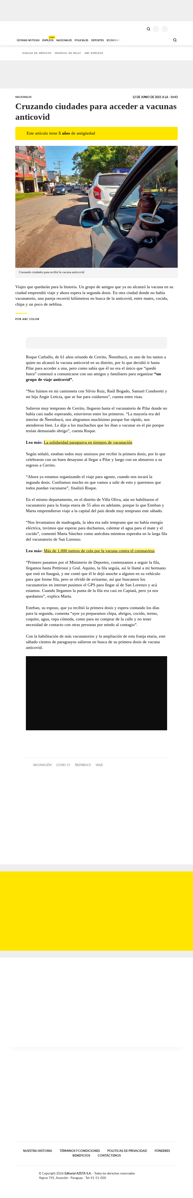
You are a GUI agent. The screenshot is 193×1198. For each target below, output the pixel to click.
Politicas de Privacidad (127, 1151)
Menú (175, 29)
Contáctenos (109, 1155)
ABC (24, 28)
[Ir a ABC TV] (129, 40)
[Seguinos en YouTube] (171, 1174)
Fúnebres (162, 1151)
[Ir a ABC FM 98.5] (160, 40)
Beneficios (81, 1155)
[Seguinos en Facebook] (161, 1174)
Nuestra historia (37, 1151)
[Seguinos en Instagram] (176, 1174)
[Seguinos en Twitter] (166, 1174)
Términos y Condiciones (80, 1151)
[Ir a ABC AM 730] (142, 40)
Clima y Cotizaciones (140, 28)
